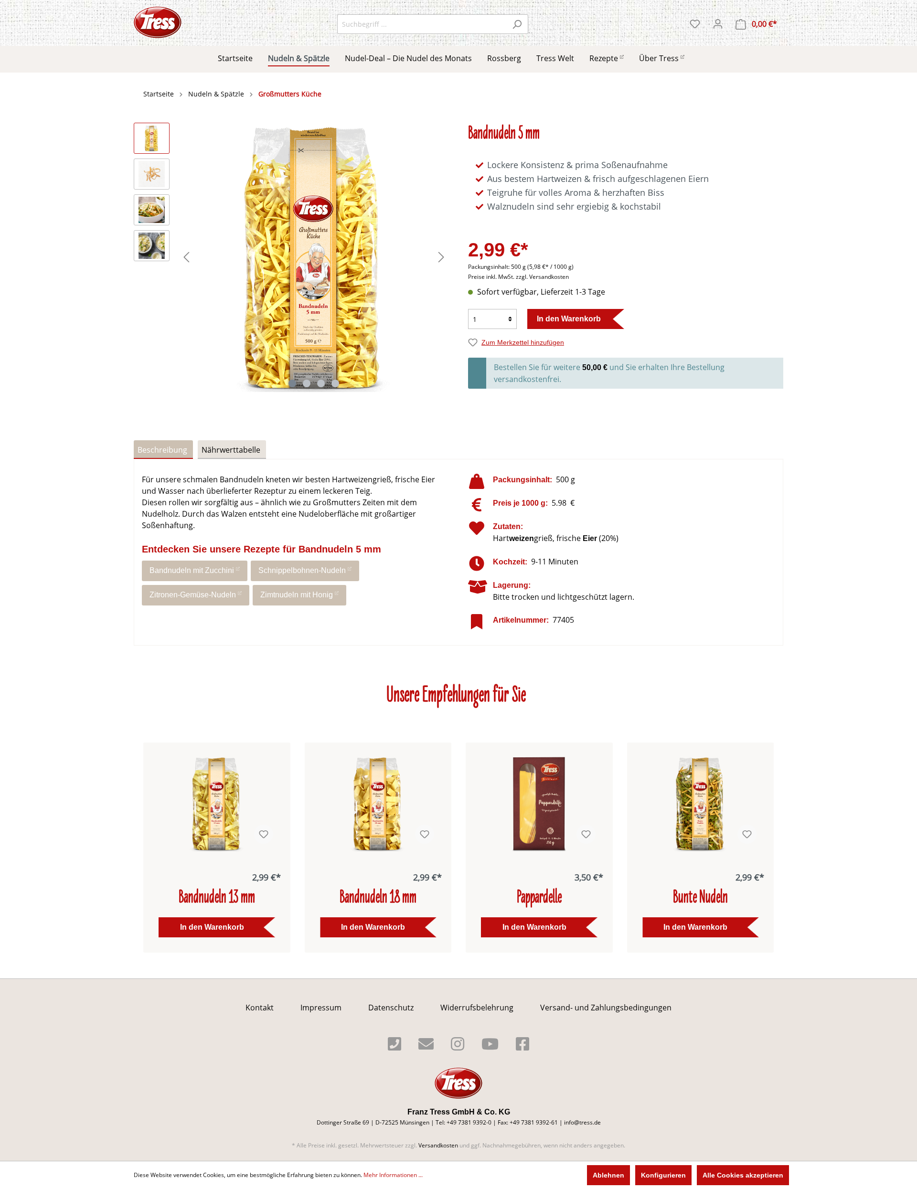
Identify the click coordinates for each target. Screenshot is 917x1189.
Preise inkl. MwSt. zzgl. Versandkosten (518, 277)
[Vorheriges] (186, 257)
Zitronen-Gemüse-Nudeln (192, 595)
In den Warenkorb (569, 319)
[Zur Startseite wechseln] (157, 22)
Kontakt (259, 1007)
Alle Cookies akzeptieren (743, 1175)
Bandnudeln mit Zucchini (191, 570)
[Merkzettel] (694, 23)
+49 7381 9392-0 (469, 1122)
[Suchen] (517, 24)
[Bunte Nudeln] (701, 803)
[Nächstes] (441, 257)
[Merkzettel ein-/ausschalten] (263, 834)
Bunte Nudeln (700, 898)
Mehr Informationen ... (393, 1175)
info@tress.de (582, 1122)
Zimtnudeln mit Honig (296, 595)
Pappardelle (539, 898)
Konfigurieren (663, 1175)
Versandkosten (438, 1145)
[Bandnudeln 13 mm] (217, 803)
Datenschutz (391, 1007)
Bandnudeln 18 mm (378, 898)
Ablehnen (608, 1175)
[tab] (163, 449)
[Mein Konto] (717, 23)
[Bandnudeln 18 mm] (378, 803)
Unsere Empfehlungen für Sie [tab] (456, 696)
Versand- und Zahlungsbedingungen (606, 1007)
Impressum (320, 1007)
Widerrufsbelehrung (476, 1007)
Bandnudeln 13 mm (217, 898)
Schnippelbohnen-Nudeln (302, 570)
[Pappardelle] (539, 803)
